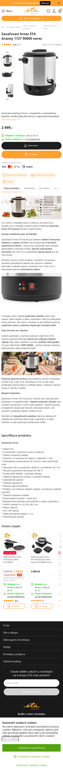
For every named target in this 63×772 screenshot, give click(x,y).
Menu (6, 11)
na (15, 596)
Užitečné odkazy (12, 661)
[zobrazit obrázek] (7, 52)
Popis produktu (11, 188)
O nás (6, 625)
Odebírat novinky (31, 691)
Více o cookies (10, 739)
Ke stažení (44, 188)
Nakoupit (45, 3)
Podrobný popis (9, 119)
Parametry (29, 188)
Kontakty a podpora (14, 654)
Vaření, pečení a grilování (29, 27)
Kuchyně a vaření (14, 27)
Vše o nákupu (10, 632)
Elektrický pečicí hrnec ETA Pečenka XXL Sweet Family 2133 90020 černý (41, 559)
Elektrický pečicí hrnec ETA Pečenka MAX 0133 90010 (12, 559)
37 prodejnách (33, 139)
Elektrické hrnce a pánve (50, 27)
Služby (6, 647)
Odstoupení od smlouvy (16, 639)
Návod (10, 181)
